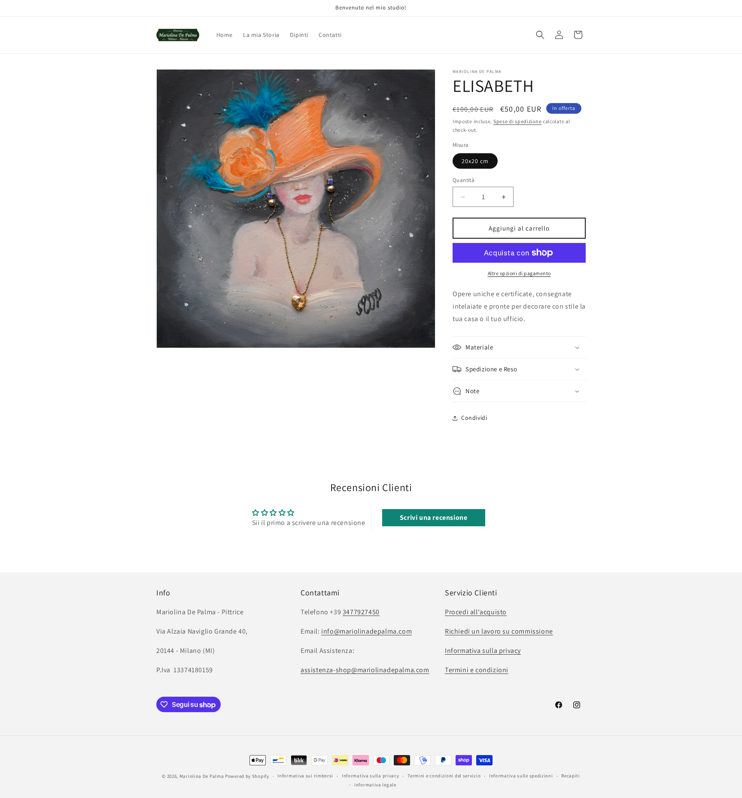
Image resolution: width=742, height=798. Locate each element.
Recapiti (570, 776)
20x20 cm (475, 161)
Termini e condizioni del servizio (443, 776)
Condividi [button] (474, 418)
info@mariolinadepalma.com (366, 631)
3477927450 (361, 611)
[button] (540, 34)
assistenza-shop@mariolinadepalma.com (365, 669)
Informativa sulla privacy (483, 650)
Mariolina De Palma (202, 776)
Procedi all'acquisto (476, 611)
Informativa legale (375, 785)
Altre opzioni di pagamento (519, 273)
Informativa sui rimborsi (305, 776)
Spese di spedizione (517, 121)
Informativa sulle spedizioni (521, 776)
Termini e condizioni (476, 669)
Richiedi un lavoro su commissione (499, 631)
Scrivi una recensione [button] (434, 517)
